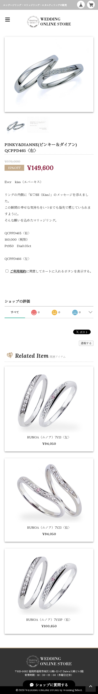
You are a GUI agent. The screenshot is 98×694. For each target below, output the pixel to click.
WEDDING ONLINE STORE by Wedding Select (53, 690)
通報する (86, 343)
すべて (15, 312)
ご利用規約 (18, 271)
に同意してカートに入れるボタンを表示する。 (51, 271)
